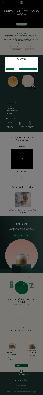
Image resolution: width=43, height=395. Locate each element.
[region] (21, 64)
